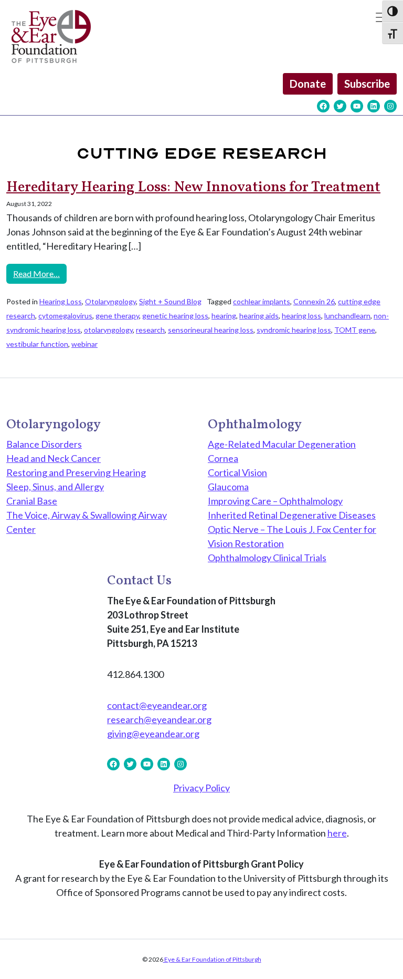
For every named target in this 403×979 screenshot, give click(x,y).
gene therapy (117, 315)
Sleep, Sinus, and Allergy (55, 486)
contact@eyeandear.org (157, 705)
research (150, 329)
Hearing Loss (60, 301)
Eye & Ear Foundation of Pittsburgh (212, 959)
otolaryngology (108, 329)
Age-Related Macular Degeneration (282, 444)
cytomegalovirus (65, 315)
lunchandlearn (347, 315)
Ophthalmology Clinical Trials (267, 557)
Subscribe (367, 83)
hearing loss (301, 315)
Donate (308, 83)
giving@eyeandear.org (153, 733)
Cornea (223, 458)
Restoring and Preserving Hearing (76, 472)
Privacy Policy (201, 787)
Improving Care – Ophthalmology (275, 501)
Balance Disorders (44, 444)
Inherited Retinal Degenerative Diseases (292, 515)
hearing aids (259, 315)
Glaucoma (228, 486)
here (337, 833)
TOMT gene (354, 329)
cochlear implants (261, 301)
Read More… (40, 273)
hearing (223, 315)
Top (378, 954)
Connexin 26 (314, 301)
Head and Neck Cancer (53, 458)
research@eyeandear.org (159, 719)
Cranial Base (31, 501)
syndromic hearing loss (294, 329)
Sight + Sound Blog (170, 301)
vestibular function (37, 343)
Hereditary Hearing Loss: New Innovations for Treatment (193, 187)
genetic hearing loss (175, 315)
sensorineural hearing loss (210, 329)
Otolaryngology (110, 301)
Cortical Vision (237, 472)
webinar (84, 343)
